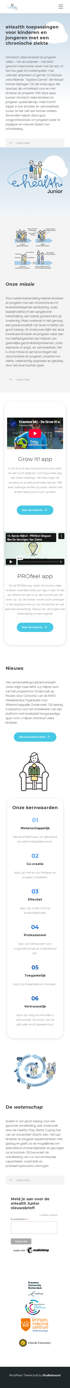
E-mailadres (19, 1219)
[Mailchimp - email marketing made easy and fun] (31, 1252)
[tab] (35, 143)
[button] (35, 143)
